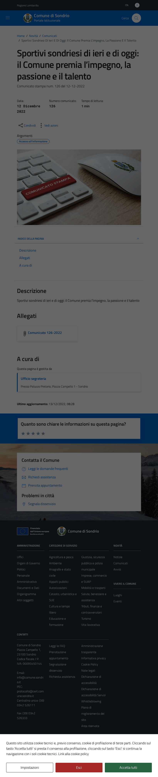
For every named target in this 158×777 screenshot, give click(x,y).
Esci (79, 767)
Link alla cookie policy (73, 753)
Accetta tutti (128, 767)
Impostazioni (30, 767)
